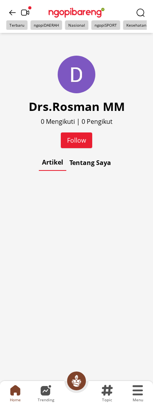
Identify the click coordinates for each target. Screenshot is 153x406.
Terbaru (16, 25)
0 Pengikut (97, 121)
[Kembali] (12, 12)
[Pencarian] (140, 12)
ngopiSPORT (106, 25)
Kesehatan (136, 25)
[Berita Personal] (76, 381)
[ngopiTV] (25, 12)
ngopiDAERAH (46, 25)
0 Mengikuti (58, 121)
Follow (76, 140)
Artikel (52, 162)
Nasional (76, 25)
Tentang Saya (90, 162)
